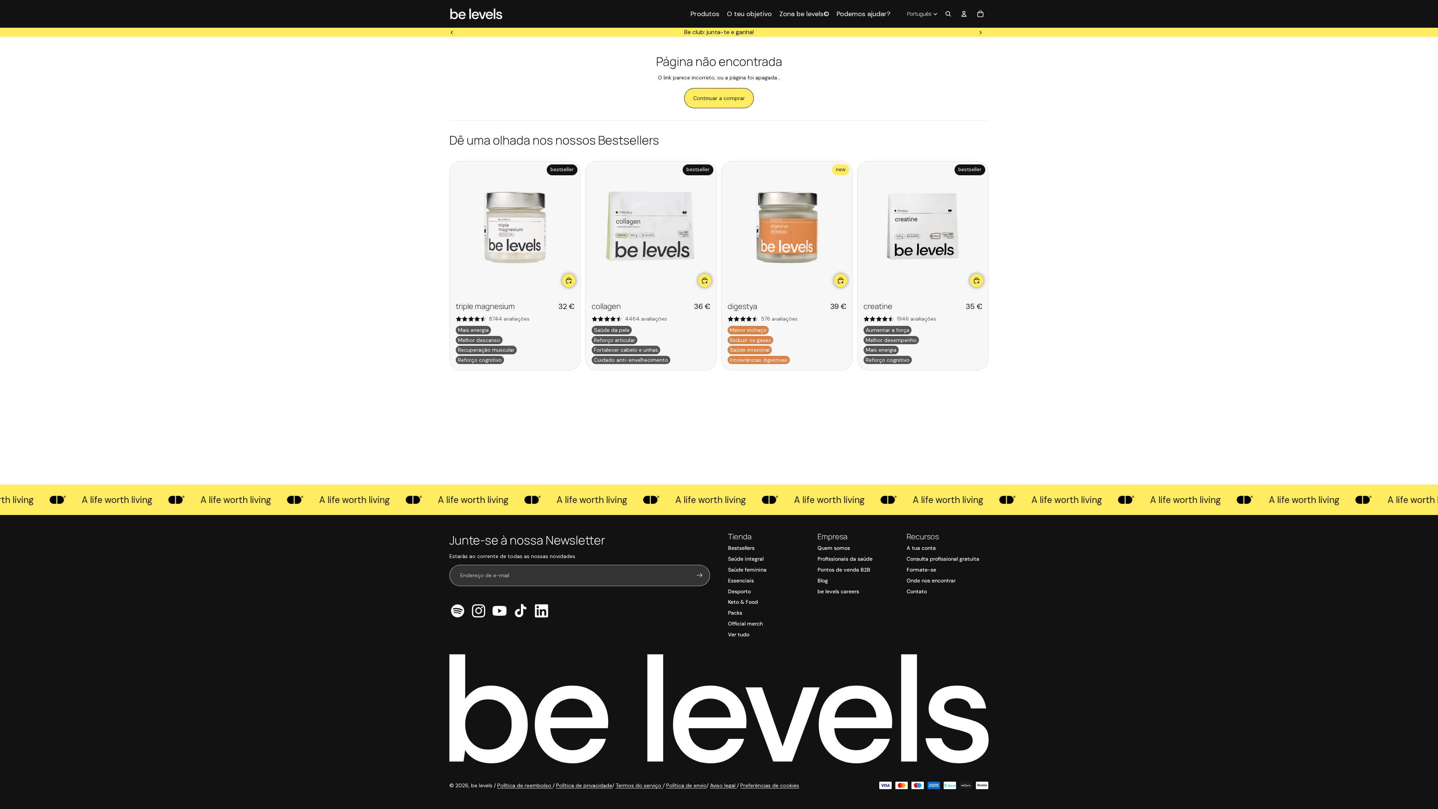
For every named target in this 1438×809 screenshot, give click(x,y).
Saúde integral (746, 558)
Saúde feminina (747, 569)
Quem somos (833, 548)
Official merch (745, 623)
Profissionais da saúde (845, 558)
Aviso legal (723, 785)
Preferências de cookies (769, 785)
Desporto (739, 591)
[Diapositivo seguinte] (980, 32)
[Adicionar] (569, 280)
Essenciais (741, 580)
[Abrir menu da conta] (964, 14)
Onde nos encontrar (931, 580)
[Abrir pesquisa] (948, 14)
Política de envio (686, 785)
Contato (917, 591)
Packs (735, 612)
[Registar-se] (699, 575)
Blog (822, 580)
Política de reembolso (525, 785)
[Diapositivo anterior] (452, 32)
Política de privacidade (584, 785)
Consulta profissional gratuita (943, 558)
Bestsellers (741, 548)
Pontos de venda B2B (843, 569)
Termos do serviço (639, 785)
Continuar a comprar (719, 98)
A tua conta (921, 548)
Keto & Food (743, 602)
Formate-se (921, 569)
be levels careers (838, 591)
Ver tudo (738, 634)
